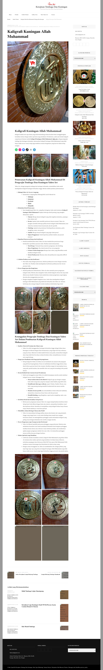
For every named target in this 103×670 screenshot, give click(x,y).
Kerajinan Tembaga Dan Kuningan (51, 7)
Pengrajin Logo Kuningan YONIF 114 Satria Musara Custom (83, 214)
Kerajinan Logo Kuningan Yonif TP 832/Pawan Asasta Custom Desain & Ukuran (84, 221)
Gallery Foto (34, 14)
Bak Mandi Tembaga (28, 626)
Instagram (30, 199)
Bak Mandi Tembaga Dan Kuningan (12, 630)
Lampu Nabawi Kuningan (84, 137)
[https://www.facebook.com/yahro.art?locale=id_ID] (46, 649)
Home (10, 14)
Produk (16, 14)
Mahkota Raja (84, 161)
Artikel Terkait (25, 14)
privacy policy (84, 667)
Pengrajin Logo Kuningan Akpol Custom (82, 232)
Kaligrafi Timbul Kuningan (84, 188)
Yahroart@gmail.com (15, 652)
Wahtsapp (30, 197)
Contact (53, 14)
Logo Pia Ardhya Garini (84, 89)
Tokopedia (30, 205)
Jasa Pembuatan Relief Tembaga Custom (82, 227)
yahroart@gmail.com (80, 34)
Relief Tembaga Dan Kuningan (12, 596)
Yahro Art (55, 139)
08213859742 (78, 31)
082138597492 (13, 649)
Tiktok (29, 203)
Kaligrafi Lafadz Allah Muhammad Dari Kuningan (84, 115)
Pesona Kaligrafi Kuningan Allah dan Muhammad (84, 192)
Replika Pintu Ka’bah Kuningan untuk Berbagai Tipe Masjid (84, 207)
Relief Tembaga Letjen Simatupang (33, 591)
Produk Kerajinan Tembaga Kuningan (49, 26)
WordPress (78, 667)
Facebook (30, 201)
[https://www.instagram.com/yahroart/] (42, 649)
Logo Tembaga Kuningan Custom (12, 608)
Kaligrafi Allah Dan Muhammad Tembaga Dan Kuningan (22, 26)
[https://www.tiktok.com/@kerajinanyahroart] (49, 649)
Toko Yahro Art (44, 14)
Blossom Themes (64, 667)
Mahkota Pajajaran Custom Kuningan (84, 164)
